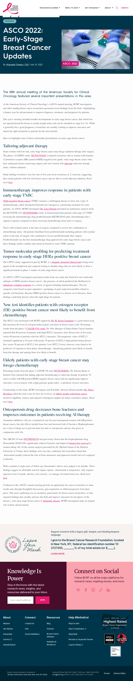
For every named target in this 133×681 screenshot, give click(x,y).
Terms (107, 673)
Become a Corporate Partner (81, 639)
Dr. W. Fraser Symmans (62, 320)
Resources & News (49, 8)
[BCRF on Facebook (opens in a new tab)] (86, 590)
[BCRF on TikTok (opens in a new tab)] (101, 590)
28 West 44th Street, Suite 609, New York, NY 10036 (27, 675)
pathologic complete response (17, 284)
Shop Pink (73, 634)
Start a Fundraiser (76, 629)
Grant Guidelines (32, 634)
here (10, 182)
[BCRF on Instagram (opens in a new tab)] (93, 590)
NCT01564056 (61, 370)
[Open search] (117, 7)
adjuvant (68, 163)
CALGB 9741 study (35, 328)
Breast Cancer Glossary (53, 635)
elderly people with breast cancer (71, 393)
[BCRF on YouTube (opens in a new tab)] (78, 590)
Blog (49, 623)
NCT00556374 (31, 439)
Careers (6, 639)
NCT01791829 (39, 155)
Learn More (58, 553)
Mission (6, 623)
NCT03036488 (30, 212)
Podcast (50, 629)
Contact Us (29, 623)
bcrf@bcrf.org (57, 675)
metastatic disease (51, 500)
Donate (124, 8)
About (108, 8)
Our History (8, 629)
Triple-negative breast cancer (16, 200)
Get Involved (91, 8)
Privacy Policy (120, 673)
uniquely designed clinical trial (66, 262)
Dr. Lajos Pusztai (48, 208)
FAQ (26, 629)
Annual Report (9, 645)
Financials (7, 634)
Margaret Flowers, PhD (17, 65)
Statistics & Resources (51, 643)
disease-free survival (79, 443)
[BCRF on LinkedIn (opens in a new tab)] (108, 590)
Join (42, 600)
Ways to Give (71, 8)
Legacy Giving (75, 645)
